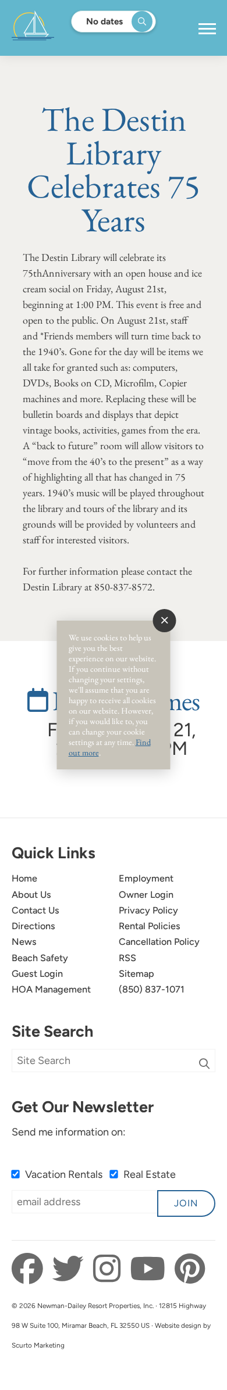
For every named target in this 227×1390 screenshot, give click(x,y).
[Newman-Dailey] (69, 27)
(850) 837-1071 (152, 989)
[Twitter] (71, 1269)
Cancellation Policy (159, 941)
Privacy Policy (148, 910)
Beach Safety (40, 957)
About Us (31, 894)
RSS (127, 957)
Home (24, 878)
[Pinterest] (190, 1269)
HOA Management (51, 989)
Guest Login (37, 973)
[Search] (204, 1064)
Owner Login (146, 894)
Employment (146, 878)
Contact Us (35, 910)
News (24, 941)
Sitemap (136, 973)
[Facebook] (30, 1269)
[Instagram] (110, 1269)
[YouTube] (151, 1269)
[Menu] (207, 29)
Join (186, 1203)
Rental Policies (149, 926)
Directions (33, 926)
